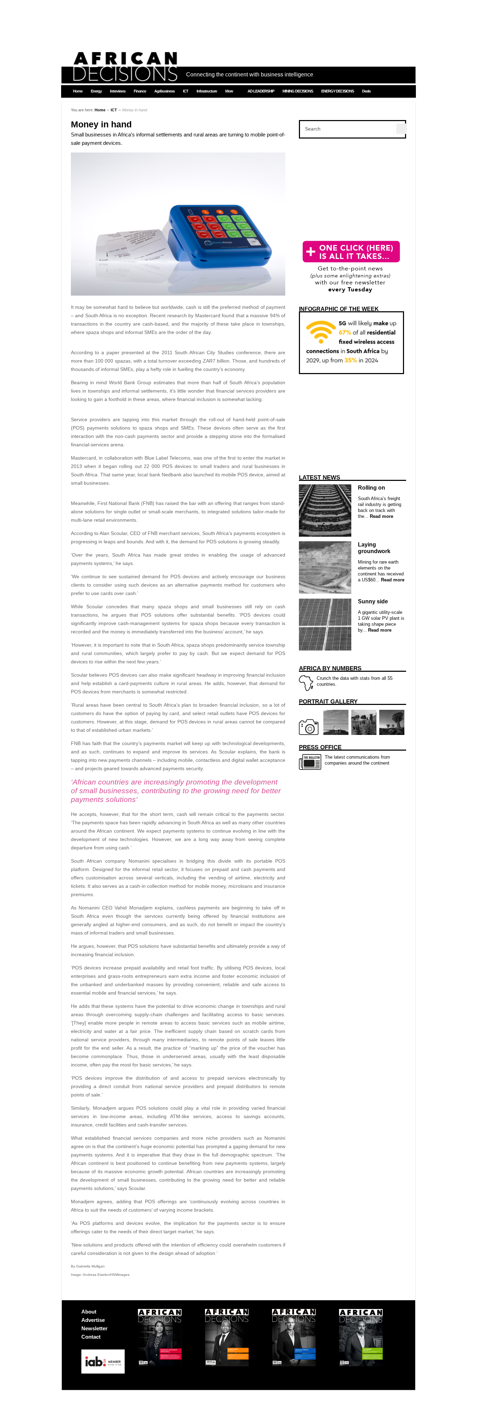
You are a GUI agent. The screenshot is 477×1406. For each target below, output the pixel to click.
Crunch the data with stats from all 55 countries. (345, 676)
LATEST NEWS (319, 477)
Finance (140, 91)
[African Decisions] (125, 77)
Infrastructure (207, 91)
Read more (380, 516)
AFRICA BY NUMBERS (330, 668)
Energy (96, 91)
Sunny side (373, 601)
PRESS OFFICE (320, 747)
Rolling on (371, 488)
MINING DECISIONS (297, 91)
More (229, 91)
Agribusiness (164, 91)
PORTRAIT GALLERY (328, 701)
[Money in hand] (178, 294)
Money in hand (101, 124)
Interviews (117, 91)
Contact (91, 1337)
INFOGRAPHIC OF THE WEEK (339, 309)
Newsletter (94, 1328)
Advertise (93, 1320)
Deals (366, 91)
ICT (185, 91)
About (88, 1312)
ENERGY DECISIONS (337, 91)
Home (77, 91)
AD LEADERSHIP (261, 91)
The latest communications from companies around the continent (344, 755)
